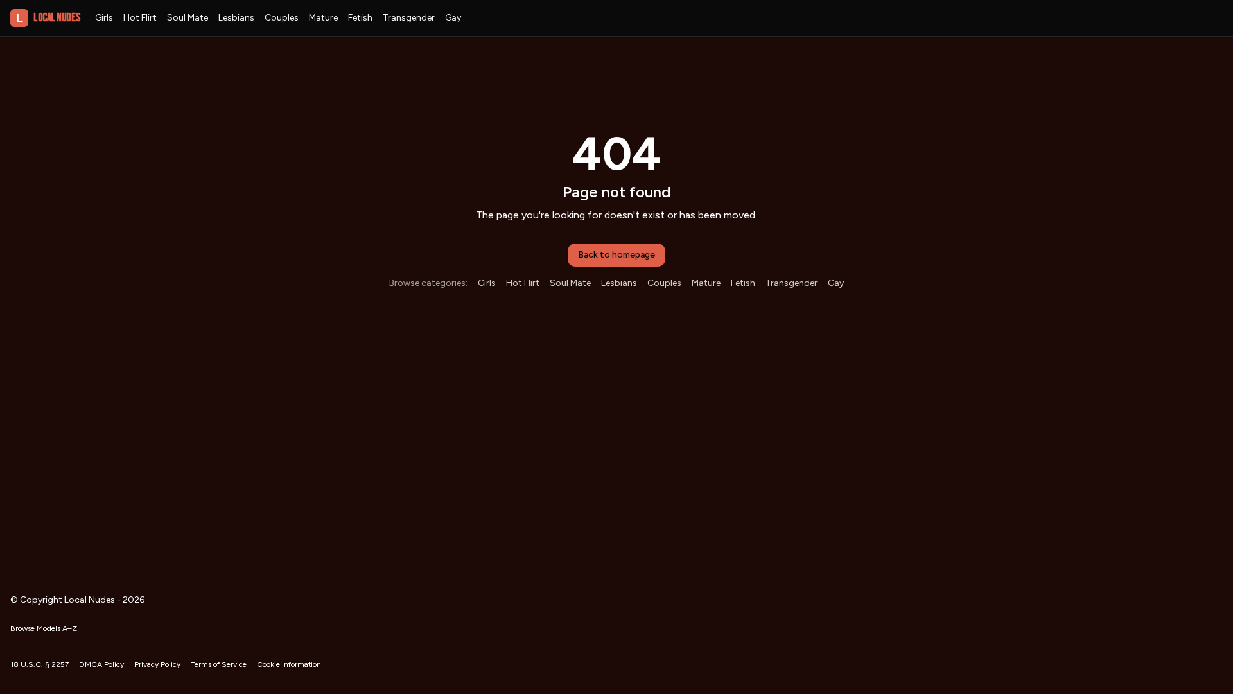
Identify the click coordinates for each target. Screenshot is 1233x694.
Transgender (409, 17)
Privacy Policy (157, 664)
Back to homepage (616, 254)
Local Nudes (48, 17)
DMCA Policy (101, 664)
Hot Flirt (140, 17)
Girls (104, 17)
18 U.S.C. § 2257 (39, 664)
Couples (282, 17)
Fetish (360, 17)
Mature (323, 17)
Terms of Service (219, 664)
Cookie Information (289, 664)
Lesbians (236, 17)
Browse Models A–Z (43, 628)
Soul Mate (187, 17)
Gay (453, 17)
